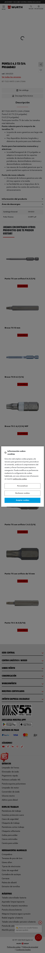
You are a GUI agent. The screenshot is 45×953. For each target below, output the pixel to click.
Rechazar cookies (22, 493)
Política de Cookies (20, 479)
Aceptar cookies (22, 500)
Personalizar (22, 486)
